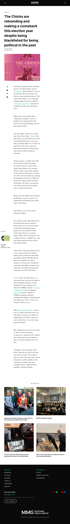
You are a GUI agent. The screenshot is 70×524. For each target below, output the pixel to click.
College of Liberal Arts (42, 475)
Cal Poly (38, 472)
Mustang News (40, 478)
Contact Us (7, 480)
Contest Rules (8, 483)
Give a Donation (10, 501)
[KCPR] (35, 3)
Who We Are (7, 472)
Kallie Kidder (9, 48)
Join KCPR (7, 478)
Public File (7, 486)
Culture (6, 12)
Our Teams (7, 475)
